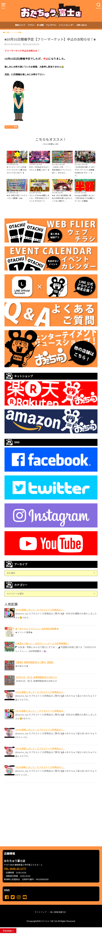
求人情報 (40, 25)
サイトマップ (40, 912)
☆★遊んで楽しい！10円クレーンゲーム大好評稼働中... (42, 643)
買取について (20, 25)
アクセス (31, 25)
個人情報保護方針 (58, 912)
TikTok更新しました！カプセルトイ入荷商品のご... (40, 610)
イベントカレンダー (66, 25)
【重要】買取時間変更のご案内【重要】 (34, 662)
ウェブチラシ (51, 25)
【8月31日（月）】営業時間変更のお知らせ (36, 677)
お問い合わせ (81, 25)
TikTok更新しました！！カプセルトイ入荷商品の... (40, 711)
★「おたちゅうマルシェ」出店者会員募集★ (37, 629)
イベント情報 (12, 127)
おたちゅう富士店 (49, 921)
